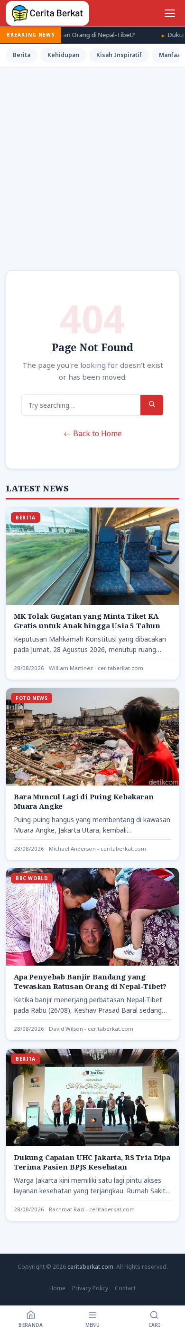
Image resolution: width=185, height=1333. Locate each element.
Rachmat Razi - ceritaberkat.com (92, 1209)
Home (57, 1288)
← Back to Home (93, 433)
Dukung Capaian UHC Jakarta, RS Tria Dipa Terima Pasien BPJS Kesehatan (92, 1161)
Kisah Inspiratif (119, 55)
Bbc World (32, 878)
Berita (21, 55)
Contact (125, 1288)
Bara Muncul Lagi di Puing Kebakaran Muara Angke (84, 801)
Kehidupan (63, 55)
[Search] (151, 405)
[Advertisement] (92, 165)
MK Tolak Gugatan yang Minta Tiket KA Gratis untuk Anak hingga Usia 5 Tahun (87, 620)
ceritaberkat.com (90, 1267)
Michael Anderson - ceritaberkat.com (97, 848)
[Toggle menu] (169, 13)
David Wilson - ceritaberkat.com (91, 1028)
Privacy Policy (90, 1288)
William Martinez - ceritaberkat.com (96, 667)
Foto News (31, 698)
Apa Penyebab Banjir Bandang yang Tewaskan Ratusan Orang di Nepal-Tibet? (90, 981)
